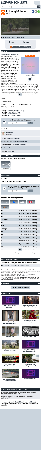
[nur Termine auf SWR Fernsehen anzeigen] (22, 202)
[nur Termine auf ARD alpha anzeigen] (5, 207)
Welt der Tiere (12, 115)
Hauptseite (13, 402)
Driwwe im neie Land (30, 378)
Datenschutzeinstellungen (9, 393)
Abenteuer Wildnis (13, 110)
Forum (18, 37)
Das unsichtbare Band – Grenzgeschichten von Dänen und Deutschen (9, 379)
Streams (7, 37)
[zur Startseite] (14, 2)
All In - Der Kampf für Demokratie (9, 306)
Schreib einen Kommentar (20, 287)
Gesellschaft (15, 54)
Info (2, 37)
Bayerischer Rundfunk (20, 141)
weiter (31, 123)
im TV (13, 37)
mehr (20, 94)
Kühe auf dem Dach (10, 350)
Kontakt (11, 392)
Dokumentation (5, 54)
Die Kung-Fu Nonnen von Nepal (30, 321)
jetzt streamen (30, 82)
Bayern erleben (12, 112)
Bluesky (10, 396)
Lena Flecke (9, 148)
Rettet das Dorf (9, 336)
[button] (33, 11)
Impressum (4, 392)
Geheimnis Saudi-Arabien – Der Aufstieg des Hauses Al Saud (30, 306)
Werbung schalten (20, 392)
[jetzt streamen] (30, 79)
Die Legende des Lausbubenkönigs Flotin (9, 365)
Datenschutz (31, 392)
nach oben (6, 402)
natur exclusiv (12, 113)
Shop (22, 37)
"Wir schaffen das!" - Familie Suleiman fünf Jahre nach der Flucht (30, 350)
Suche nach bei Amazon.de (15, 266)
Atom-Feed (30, 396)
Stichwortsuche (22, 402)
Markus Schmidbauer (13, 138)
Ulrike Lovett (11, 151)
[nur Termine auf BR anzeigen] (14, 202)
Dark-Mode (4, 398)
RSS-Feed (22, 396)
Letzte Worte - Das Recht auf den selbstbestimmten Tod (9, 322)
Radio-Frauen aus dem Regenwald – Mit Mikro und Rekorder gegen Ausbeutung (30, 365)
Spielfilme (32, 402)
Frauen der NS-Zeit (30, 336)
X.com (16, 396)
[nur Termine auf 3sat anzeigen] (31, 202)
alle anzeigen (5, 202)
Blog (19, 393)
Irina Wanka (9, 132)
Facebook (4, 396)
